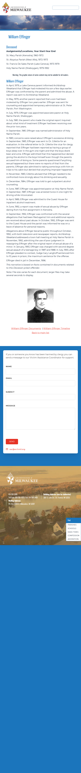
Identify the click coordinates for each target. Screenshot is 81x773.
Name (9, 366)
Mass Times (73, 532)
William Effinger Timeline (56, 328)
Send (12, 441)
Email (9, 378)
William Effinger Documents (26, 328)
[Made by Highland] (40, 527)
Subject (10, 392)
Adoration (73, 539)
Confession (73, 536)
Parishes (72, 525)
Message (10, 406)
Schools (72, 528)
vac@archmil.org (17, 449)
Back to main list (40, 332)
